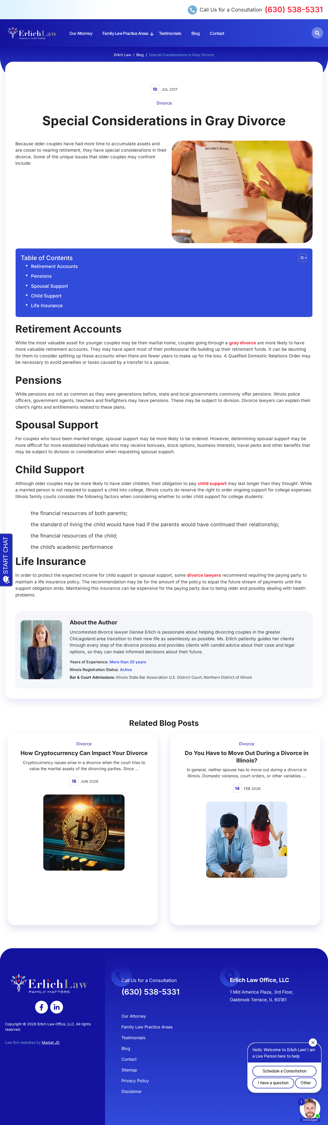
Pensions (41, 276)
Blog (195, 33)
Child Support (46, 295)
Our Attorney (80, 33)
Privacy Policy (135, 1080)
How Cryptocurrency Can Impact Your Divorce (84, 753)
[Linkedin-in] (56, 1007)
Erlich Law (122, 55)
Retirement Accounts (54, 266)
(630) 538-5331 (294, 9)
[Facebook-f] (41, 1007)
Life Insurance (47, 305)
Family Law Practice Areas (125, 33)
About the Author (93, 622)
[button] (317, 33)
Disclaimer (131, 1091)
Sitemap (129, 1069)
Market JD (50, 1042)
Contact (217, 33)
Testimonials (170, 33)
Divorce (164, 103)
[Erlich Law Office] (32, 33)
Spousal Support (49, 286)
